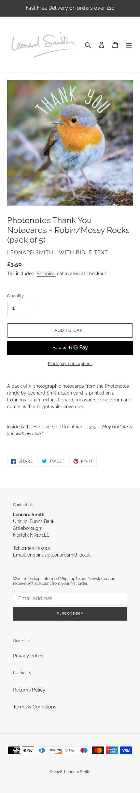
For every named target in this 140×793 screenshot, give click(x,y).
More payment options (70, 363)
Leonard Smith (77, 772)
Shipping (46, 273)
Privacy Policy (28, 656)
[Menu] (129, 45)
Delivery (22, 673)
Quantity (15, 295)
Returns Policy (29, 690)
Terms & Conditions (34, 707)
